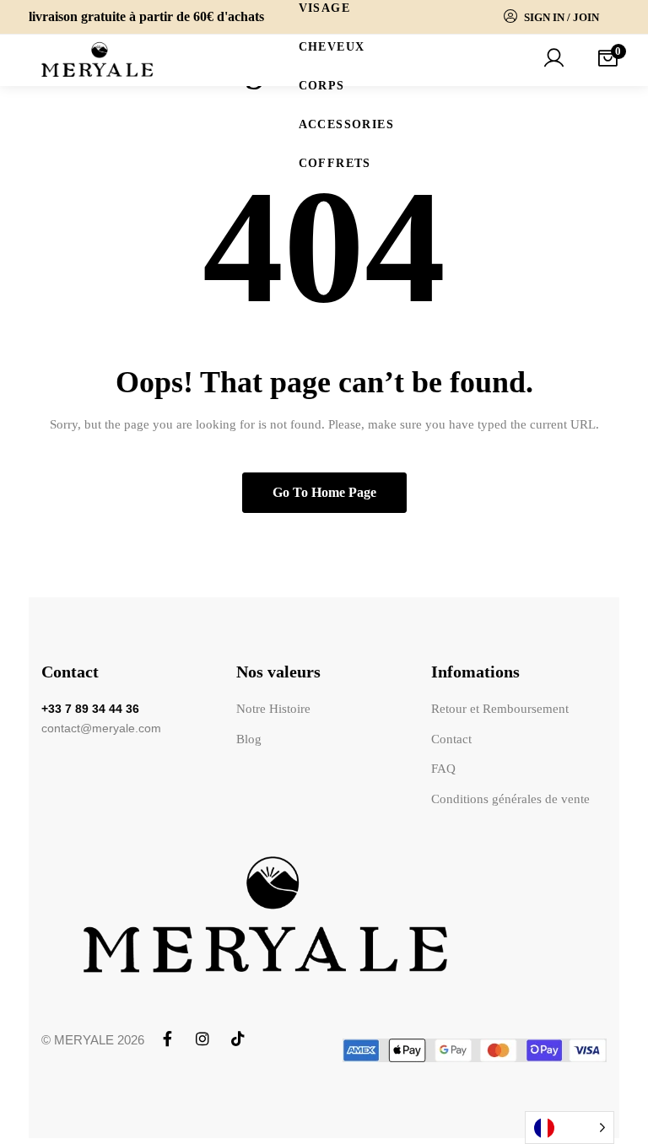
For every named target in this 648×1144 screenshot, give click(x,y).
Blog (246, 739)
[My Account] (553, 59)
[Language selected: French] (569, 1127)
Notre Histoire (271, 708)
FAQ (446, 768)
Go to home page (324, 492)
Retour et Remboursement (502, 708)
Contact (454, 739)
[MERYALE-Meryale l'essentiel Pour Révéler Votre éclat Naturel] (97, 60)
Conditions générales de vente (513, 799)
